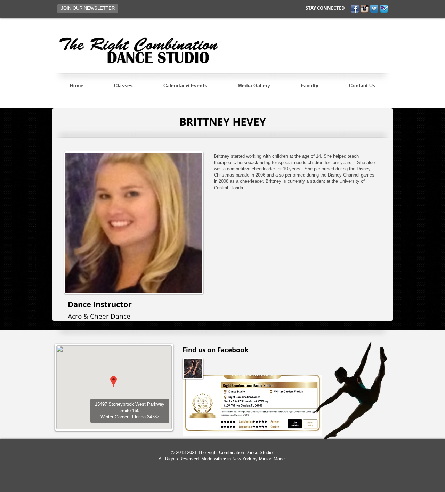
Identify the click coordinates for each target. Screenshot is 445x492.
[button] (87, 8)
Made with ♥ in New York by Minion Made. (243, 458)
